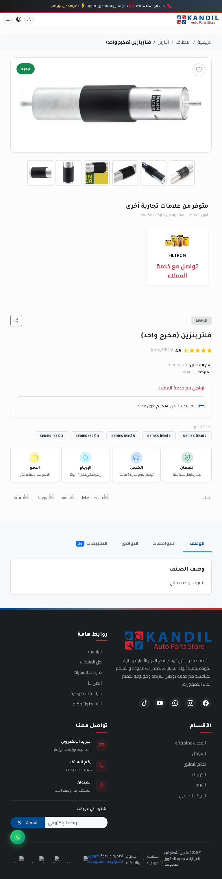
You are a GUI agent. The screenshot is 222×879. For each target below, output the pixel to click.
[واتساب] (17, 837)
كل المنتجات (91, 662)
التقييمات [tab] (93, 543)
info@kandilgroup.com (72, 749)
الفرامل (199, 753)
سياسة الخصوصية (86, 693)
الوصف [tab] (197, 543)
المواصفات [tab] (164, 543)
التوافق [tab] (129, 543)
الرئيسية (204, 42)
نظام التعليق (195, 764)
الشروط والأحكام (87, 703)
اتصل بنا (95, 683)
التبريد (201, 784)
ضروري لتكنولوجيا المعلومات (105, 858)
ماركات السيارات (87, 672)
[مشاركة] (16, 320)
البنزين (163, 42)
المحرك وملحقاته (190, 743)
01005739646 (79, 770)
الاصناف (183, 42)
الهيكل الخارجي (192, 795)
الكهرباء (198, 774)
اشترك (31, 822)
